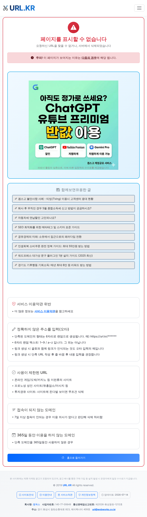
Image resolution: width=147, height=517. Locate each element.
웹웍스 (36, 504)
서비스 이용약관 (44, 311)
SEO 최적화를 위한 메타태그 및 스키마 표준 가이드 (49, 227)
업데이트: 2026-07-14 (116, 494)
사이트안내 (28, 494)
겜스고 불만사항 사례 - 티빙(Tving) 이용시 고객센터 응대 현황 (55, 198)
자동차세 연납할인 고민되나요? (37, 217)
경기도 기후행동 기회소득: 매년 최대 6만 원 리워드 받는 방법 (54, 265)
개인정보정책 (88, 494)
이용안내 (47, 494)
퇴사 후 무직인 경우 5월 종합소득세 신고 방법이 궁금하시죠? (54, 208)
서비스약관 (66, 494)
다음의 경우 (89, 57)
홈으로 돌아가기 (76, 457)
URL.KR (67, 485)
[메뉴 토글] (139, 8)
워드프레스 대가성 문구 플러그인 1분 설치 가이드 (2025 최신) (55, 255)
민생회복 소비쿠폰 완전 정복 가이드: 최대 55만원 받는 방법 (54, 246)
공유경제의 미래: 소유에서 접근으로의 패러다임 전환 (50, 236)
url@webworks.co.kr (104, 509)
